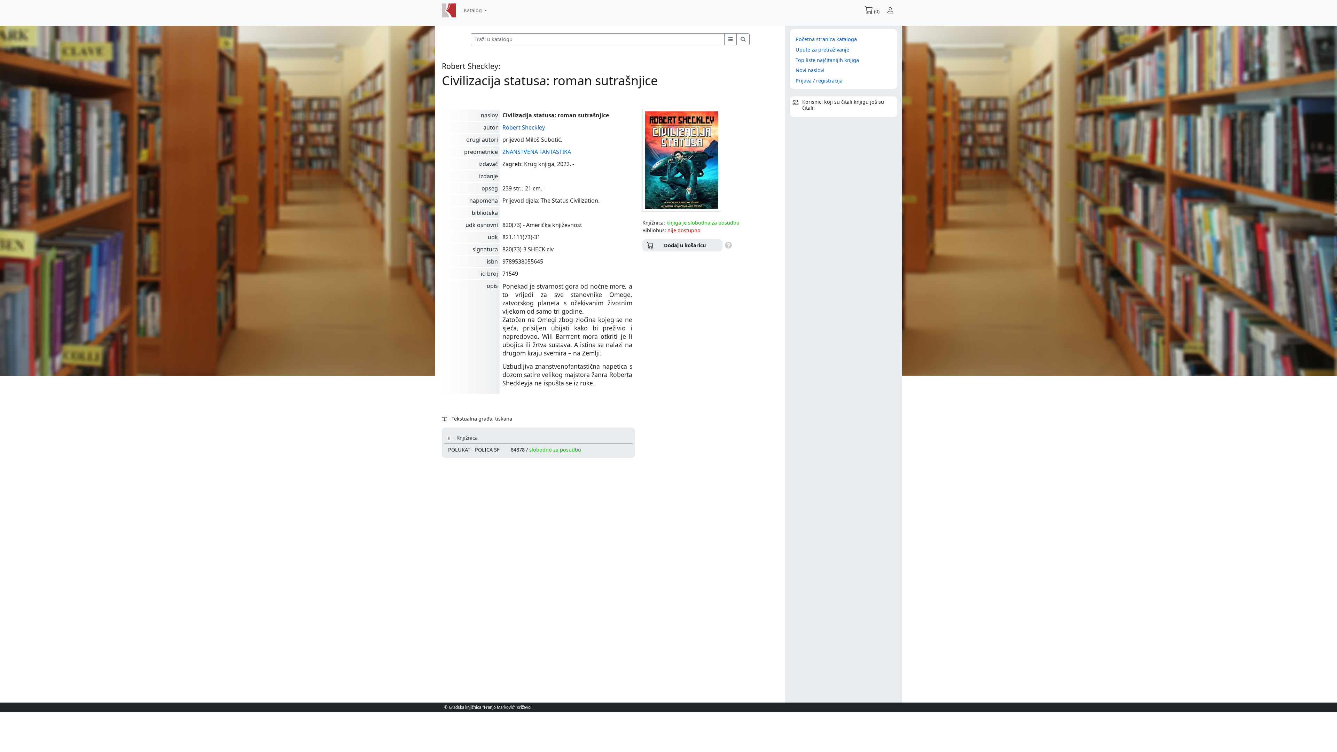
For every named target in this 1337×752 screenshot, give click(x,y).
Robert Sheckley (523, 127)
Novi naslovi (810, 70)
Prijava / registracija (819, 80)
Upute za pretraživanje (822, 49)
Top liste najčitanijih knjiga (827, 60)
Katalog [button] (473, 10)
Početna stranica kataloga (826, 39)
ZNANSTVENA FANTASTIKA (536, 152)
